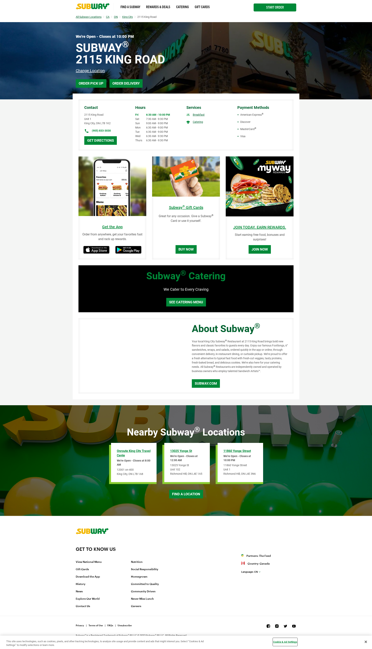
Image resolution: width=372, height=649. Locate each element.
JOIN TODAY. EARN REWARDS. (259, 227)
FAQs (110, 625)
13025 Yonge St (181, 451)
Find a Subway (130, 7)
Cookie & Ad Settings (285, 641)
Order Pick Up (91, 83)
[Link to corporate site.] (92, 543)
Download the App (88, 576)
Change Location (90, 70)
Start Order (275, 7)
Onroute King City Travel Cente (134, 453)
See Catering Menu (186, 302)
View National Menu (89, 562)
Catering (182, 7)
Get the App (112, 227)
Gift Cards (202, 7)
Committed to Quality (145, 584)
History (80, 584)
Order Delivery (126, 83)
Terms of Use (96, 625)
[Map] (130, 356)
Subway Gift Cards (186, 207)
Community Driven (143, 591)
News (79, 591)
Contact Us (83, 606)
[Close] (366, 642)
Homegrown (139, 576)
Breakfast (199, 114)
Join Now (259, 249)
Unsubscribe (125, 625)
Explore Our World (88, 599)
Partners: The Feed (258, 556)
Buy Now (186, 249)
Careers (136, 606)
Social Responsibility (144, 569)
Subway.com (206, 383)
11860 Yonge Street (237, 451)
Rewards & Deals (158, 7)
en (249, 572)
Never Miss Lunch (142, 599)
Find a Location (186, 494)
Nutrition (137, 562)
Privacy (80, 625)
